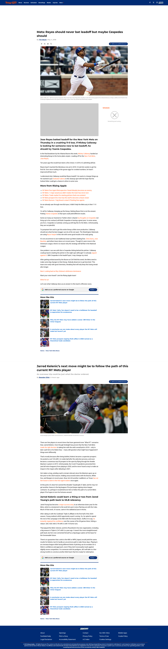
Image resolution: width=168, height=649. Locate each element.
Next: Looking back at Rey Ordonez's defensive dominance (60, 271)
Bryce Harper (51, 234)
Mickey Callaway (84, 154)
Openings (62, 633)
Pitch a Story (63, 636)
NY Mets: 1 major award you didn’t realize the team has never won (65, 193)
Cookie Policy (123, 636)
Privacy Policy (87, 636)
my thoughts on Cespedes (87, 218)
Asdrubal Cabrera (59, 179)
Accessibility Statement (67, 639)
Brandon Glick (44, 377)
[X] (153, 2)
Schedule (34, 2)
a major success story (66, 505)
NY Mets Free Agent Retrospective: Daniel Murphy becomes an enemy (67, 190)
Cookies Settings (105, 639)
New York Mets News (52, 351)
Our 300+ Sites (104, 633)
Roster (49, 2)
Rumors (26, 2)
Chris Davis (90, 239)
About (42, 633)
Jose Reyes (44, 158)
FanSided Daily (45, 636)
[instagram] (157, 2)
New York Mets (89, 156)
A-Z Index (86, 639)
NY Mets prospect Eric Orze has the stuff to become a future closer (65, 198)
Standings (41, 2)
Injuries (55, 2)
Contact (85, 633)
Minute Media (31, 644)
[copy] (51, 44)
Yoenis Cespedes (52, 214)
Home (42, 351)
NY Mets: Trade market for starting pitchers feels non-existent (64, 195)
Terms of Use (104, 636)
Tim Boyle (42, 40)
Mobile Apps (122, 633)
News (20, 2)
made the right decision (48, 447)
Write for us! (44, 280)
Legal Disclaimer (46, 639)
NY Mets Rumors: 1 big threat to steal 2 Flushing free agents (63, 200)
